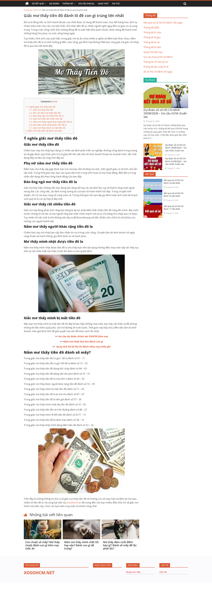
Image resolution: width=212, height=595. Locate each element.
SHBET (3, 584)
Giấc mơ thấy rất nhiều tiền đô (45, 118)
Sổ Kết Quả (38, 3)
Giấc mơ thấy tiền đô (41, 109)
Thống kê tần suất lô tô (155, 66)
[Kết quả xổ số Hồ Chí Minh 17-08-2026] (153, 206)
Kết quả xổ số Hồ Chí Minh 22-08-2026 (174, 194)
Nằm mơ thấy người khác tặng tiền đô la (50, 121)
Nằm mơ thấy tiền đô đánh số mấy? (43, 130)
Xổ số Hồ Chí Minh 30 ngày (157, 71)
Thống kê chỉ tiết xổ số (155, 61)
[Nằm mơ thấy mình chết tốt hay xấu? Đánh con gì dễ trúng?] (81, 521)
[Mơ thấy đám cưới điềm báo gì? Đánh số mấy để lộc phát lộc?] (120, 521)
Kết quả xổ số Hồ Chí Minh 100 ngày (162, 22)
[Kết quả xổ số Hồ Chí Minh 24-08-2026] (153, 180)
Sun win (4, 593)
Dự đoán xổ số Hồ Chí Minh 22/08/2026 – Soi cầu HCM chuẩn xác (175, 161)
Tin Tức (116, 3)
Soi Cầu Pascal (86, 3)
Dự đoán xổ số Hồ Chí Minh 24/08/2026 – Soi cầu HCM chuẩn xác (175, 148)
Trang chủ (28, 10)
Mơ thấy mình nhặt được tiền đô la (48, 124)
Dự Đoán (54, 3)
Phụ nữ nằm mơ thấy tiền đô (45, 112)
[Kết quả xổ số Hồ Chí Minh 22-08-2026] (153, 193)
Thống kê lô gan (152, 37)
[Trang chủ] (27, 4)
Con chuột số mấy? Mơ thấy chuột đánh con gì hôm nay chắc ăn (42, 545)
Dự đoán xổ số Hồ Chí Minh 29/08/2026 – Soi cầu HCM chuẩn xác (165, 113)
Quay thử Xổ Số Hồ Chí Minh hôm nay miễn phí (83, 346)
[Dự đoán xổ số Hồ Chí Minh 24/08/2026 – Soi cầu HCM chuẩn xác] (153, 145)
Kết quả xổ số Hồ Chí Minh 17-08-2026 (174, 207)
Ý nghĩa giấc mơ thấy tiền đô (40, 106)
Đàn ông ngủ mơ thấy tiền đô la (46, 115)
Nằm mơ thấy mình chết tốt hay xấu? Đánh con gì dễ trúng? (81, 545)
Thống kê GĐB (151, 27)
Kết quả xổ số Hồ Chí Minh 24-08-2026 (174, 181)
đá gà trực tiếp (133, 572)
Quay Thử (103, 3)
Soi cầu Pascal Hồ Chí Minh (158, 57)
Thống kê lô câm (152, 32)
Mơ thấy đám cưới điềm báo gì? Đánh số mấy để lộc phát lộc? (120, 545)
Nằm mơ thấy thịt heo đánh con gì (83, 341)
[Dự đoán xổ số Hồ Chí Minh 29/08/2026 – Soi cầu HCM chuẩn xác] (165, 86)
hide (54, 101)
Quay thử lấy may (152, 52)
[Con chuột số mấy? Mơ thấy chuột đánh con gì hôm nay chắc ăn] (42, 521)
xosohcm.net (74, 502)
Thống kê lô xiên (152, 47)
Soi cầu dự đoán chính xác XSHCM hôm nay (83, 336)
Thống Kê (67, 3)
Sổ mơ (37, 10)
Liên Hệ (163, 572)
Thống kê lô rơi (151, 42)
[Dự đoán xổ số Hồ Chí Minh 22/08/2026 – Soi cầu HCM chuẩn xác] (153, 158)
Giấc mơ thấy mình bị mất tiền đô (47, 128)
